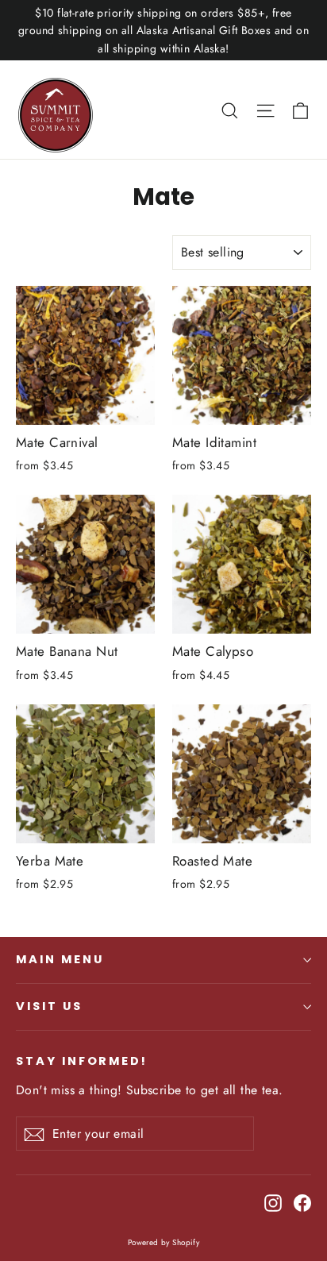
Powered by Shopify (164, 1242)
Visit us (49, 1006)
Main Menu (59, 959)
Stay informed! (82, 1061)
